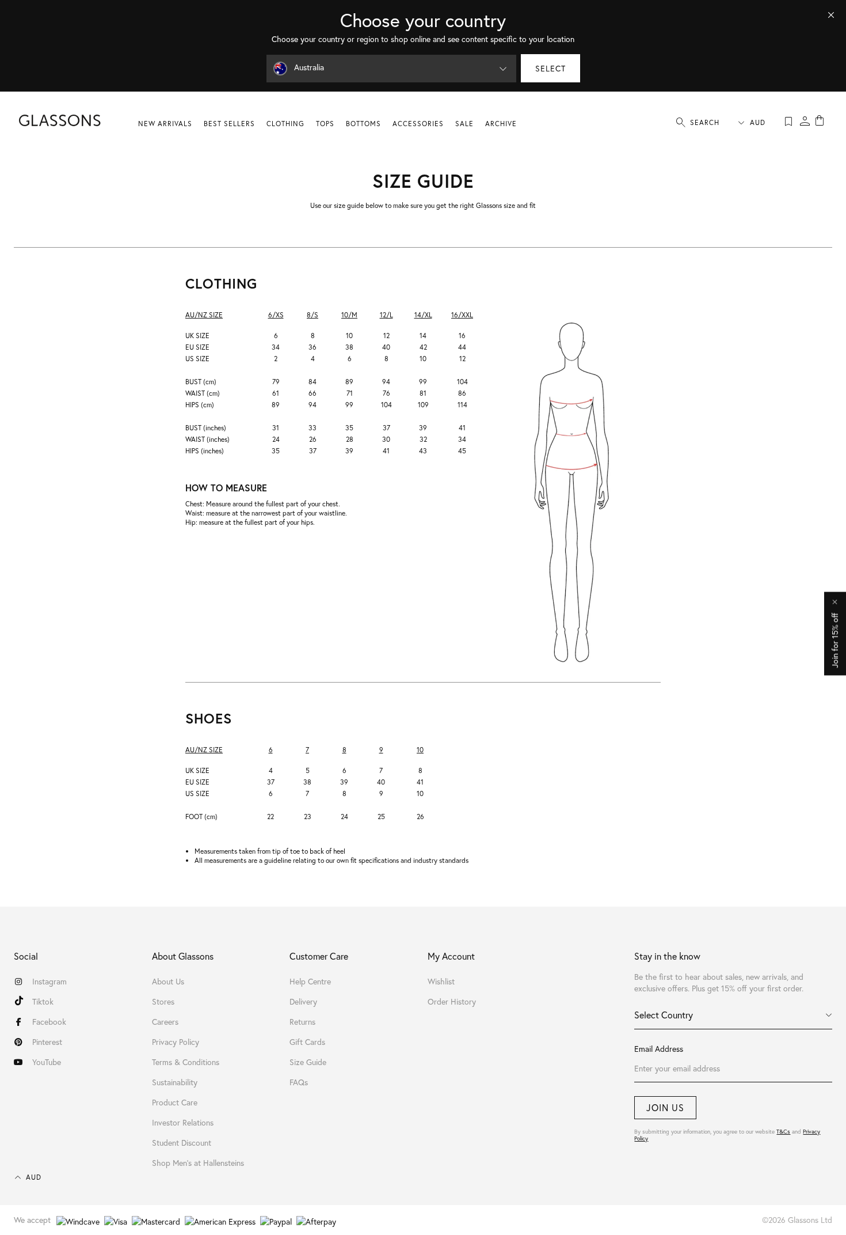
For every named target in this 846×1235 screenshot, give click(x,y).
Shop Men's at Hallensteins (198, 1162)
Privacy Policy (175, 1041)
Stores (163, 1001)
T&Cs (783, 1131)
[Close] (831, 15)
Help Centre (310, 981)
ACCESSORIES (418, 123)
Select (550, 68)
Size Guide (307, 1061)
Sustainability (174, 1082)
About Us (168, 981)
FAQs (298, 1082)
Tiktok (43, 1001)
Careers (165, 1021)
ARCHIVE (501, 123)
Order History (452, 1001)
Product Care (174, 1102)
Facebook (49, 1021)
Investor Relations (183, 1122)
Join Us (665, 1107)
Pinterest (47, 1041)
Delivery (303, 1001)
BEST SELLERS (229, 123)
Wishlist (441, 981)
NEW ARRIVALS (165, 123)
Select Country (663, 1015)
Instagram (49, 981)
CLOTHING (285, 123)
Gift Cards (307, 1041)
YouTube (46, 1061)
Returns (302, 1021)
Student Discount (181, 1142)
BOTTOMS (363, 123)
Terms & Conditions (185, 1061)
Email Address (658, 1048)
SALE (464, 123)
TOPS (325, 123)
